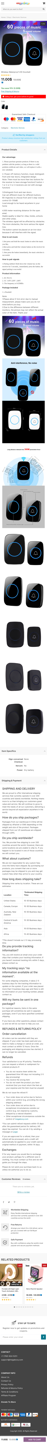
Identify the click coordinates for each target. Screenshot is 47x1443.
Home (3, 17)
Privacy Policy (7, 1384)
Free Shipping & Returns (10, 91)
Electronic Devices (19, 17)
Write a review (23, 1192)
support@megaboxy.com (12, 1360)
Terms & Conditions (9, 1392)
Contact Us (6, 1381)
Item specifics (9, 751)
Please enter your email (13, 1337)
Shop (9, 17)
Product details (9, 149)
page (15, 1132)
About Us (5, 1377)
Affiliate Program (8, 1395)
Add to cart (34, 1439)
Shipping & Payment (12, 780)
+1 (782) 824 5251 (9, 1356)
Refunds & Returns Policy (12, 1388)
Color (3, 101)
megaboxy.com (21, 1119)
